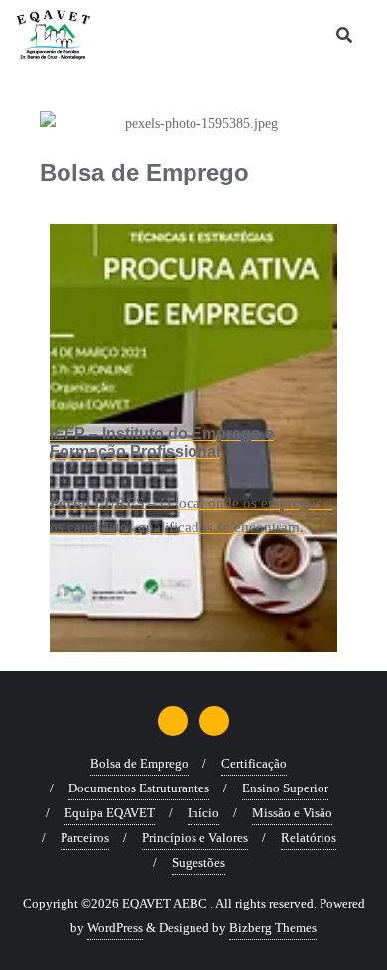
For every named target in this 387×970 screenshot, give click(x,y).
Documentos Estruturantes (138, 788)
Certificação (254, 763)
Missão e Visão (292, 812)
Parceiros (85, 837)
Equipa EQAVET (109, 812)
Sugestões (198, 862)
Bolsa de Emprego (139, 763)
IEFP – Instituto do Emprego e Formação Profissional (162, 442)
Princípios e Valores (195, 837)
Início (203, 812)
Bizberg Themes (273, 927)
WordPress (115, 927)
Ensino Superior (285, 788)
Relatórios (308, 837)
